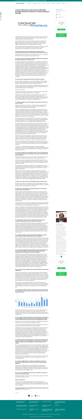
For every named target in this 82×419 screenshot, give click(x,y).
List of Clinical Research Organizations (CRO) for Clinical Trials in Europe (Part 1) (21, 406)
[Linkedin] (1, 17)
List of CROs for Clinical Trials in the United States (34, 409)
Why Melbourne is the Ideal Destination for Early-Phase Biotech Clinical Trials (61, 104)
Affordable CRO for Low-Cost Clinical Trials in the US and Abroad (61, 177)
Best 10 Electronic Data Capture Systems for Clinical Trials (20, 402)
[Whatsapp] (1, 18)
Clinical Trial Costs (60, 49)
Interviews (59, 14)
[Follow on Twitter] (29, 395)
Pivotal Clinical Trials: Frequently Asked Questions (46, 406)
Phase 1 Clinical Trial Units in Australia (61, 192)
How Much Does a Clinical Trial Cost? (61, 47)
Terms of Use (32, 416)
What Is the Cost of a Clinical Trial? (47, 401)
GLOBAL (58, 3)
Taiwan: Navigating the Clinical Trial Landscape (60, 206)
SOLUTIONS (35, 3)
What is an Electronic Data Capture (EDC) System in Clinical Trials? (34, 402)
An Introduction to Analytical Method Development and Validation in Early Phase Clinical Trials (47, 410)
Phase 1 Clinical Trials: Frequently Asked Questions (33, 406)
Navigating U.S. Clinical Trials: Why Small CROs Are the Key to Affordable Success (61, 75)
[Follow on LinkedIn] (61, 256)
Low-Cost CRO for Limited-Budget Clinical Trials (61, 162)
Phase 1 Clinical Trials (60, 194)
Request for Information (61, 35)
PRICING (48, 3)
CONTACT (63, 3)
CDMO (43, 3)
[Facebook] (1, 13)
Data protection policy (48, 416)
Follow (32, 395)
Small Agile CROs (59, 77)
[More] (1, 20)
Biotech (58, 120)
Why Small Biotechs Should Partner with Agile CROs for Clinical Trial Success (61, 119)
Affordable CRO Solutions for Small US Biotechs (61, 147)
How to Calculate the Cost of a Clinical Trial (61, 61)
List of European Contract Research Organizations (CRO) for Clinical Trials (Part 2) (60, 410)
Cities (58, 92)
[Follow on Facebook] (35, 395)
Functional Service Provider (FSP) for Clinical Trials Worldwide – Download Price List (60, 402)
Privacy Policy (37, 416)
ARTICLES (53, 3)
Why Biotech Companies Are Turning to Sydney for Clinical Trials (61, 90)
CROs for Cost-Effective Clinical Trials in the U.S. (61, 133)
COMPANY (29, 3)
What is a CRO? (57, 405)
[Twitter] (1, 15)
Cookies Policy (42, 416)
